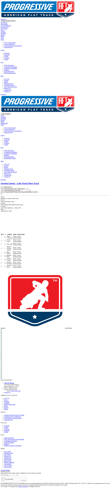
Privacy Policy (8, 465)
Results (3, 35)
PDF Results (7, 459)
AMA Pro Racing (9, 65)
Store (2, 38)
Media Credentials (9, 462)
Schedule (3, 32)
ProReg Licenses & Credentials (12, 445)
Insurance (3, 94)
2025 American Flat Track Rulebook (14, 439)
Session (3, 192)
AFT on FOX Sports (10, 42)
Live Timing (7, 454)
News (2, 30)
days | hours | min (8, 21)
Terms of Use (8, 467)
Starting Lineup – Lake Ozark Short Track (20, 183)
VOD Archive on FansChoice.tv (13, 45)
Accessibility (7, 464)
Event (2, 188)
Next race (3, 19)
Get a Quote (7, 451)
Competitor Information (10, 67)
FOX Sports (4, 28)
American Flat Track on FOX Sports (14, 415)
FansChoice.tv (5, 27)
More (2, 76)
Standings (3, 33)
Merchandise (4, 24)
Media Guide (7, 461)
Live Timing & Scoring (10, 87)
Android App (7, 90)
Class (2, 190)
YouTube (6, 58)
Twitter (6, 56)
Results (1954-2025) (9, 404)
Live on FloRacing (6, 25)
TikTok (6, 59)
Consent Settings (5, 470)
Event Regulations (9, 71)
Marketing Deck (8, 83)
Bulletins (6, 70)
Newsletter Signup (9, 85)
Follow (3, 50)
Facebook (7, 53)
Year (2, 187)
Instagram (7, 54)
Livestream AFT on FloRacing (12, 416)
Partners (6, 80)
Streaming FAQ (8, 47)
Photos (6, 82)
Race (2, 62)
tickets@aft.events (15, 391)
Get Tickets (4, 22)
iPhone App (7, 88)
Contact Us (7, 91)
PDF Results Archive (10, 73)
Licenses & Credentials (10, 68)
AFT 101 (6, 79)
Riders (2, 36)
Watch (2, 39)
